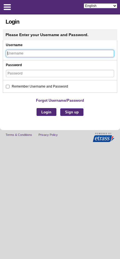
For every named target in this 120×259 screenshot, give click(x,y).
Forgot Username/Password (60, 100)
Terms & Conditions (19, 134)
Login (46, 112)
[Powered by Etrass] (103, 138)
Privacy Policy (48, 134)
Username (14, 45)
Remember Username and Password (39, 86)
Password (14, 65)
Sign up (72, 112)
